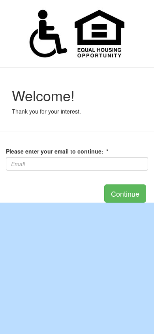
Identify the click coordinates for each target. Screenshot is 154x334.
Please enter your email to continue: (57, 151)
